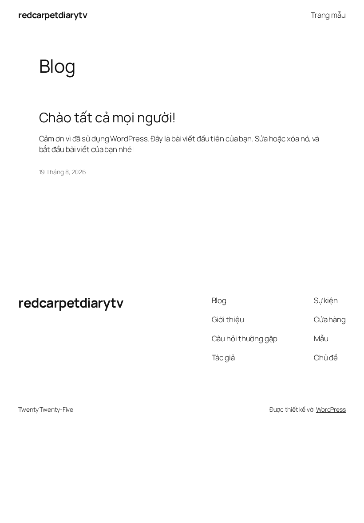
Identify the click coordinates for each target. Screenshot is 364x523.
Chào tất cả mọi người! (107, 117)
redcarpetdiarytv (52, 15)
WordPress (331, 409)
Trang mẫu (328, 15)
